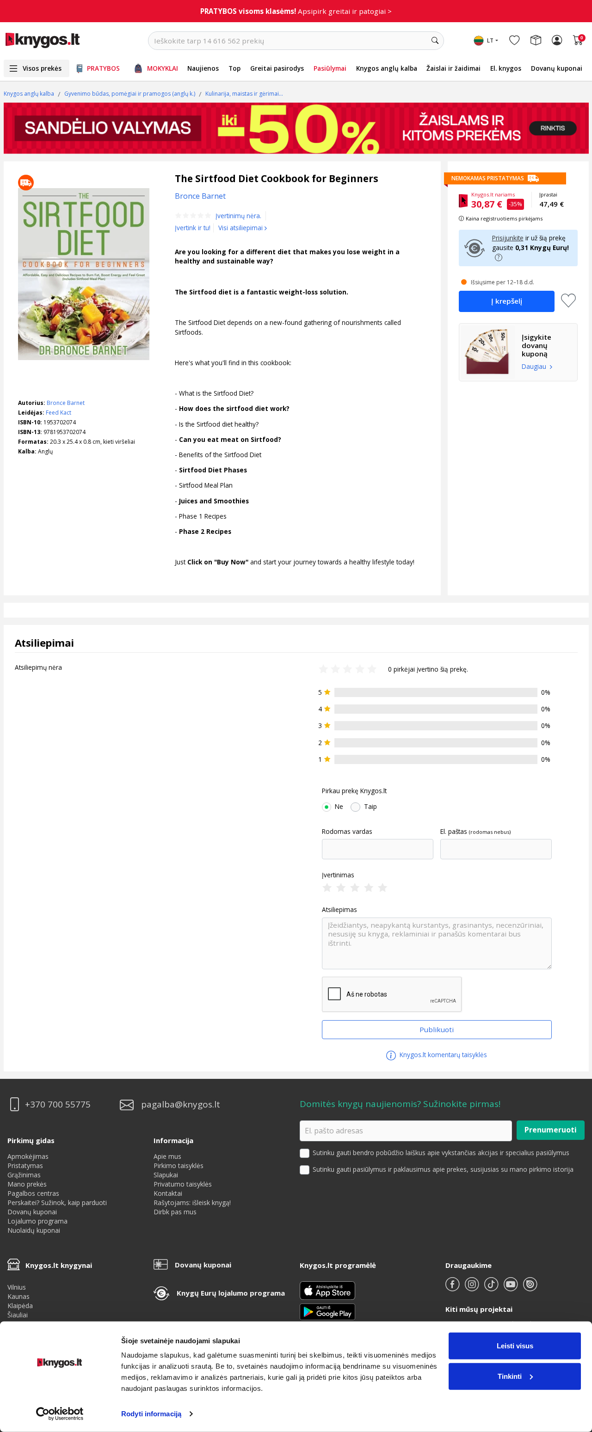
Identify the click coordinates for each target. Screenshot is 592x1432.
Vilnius (16, 1287)
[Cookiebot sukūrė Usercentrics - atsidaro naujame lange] (59, 1414)
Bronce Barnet (66, 403)
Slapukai (166, 1174)
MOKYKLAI (162, 68)
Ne (339, 806)
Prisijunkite (508, 237)
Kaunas (18, 1296)
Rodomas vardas (347, 831)
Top (234, 68)
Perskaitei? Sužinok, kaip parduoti (57, 1202)
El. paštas (453, 831)
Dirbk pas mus (175, 1211)
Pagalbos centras (33, 1193)
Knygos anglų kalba (386, 68)
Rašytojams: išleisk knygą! (192, 1202)
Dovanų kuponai (556, 68)
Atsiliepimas (339, 910)
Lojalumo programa (37, 1221)
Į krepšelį (506, 301)
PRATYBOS (103, 68)
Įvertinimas (338, 875)
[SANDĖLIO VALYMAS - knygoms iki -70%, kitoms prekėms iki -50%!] (296, 128)
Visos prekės (42, 68)
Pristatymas (25, 1165)
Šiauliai (17, 1314)
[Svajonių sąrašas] (514, 40)
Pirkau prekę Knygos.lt (354, 791)
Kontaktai (168, 1193)
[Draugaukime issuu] (530, 1288)
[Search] (435, 41)
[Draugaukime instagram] (473, 1288)
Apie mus (167, 1156)
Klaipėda (20, 1305)
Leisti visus (515, 1346)
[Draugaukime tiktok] (492, 1288)
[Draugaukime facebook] (453, 1288)
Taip (370, 806)
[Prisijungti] (557, 40)
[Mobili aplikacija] (327, 1310)
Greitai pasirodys (277, 68)
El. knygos (505, 68)
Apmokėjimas (28, 1156)
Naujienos (203, 68)
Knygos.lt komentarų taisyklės (442, 1054)
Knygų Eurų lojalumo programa (231, 1292)
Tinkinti (510, 1376)
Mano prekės (27, 1184)
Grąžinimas (24, 1174)
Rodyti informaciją (151, 1414)
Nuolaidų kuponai (33, 1230)
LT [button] (490, 40)
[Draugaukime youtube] (511, 1288)
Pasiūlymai (330, 68)
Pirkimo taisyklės (179, 1165)
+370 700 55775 (58, 1104)
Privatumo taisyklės (183, 1184)
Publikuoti (436, 1029)
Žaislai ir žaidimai (453, 68)
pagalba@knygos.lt (180, 1104)
